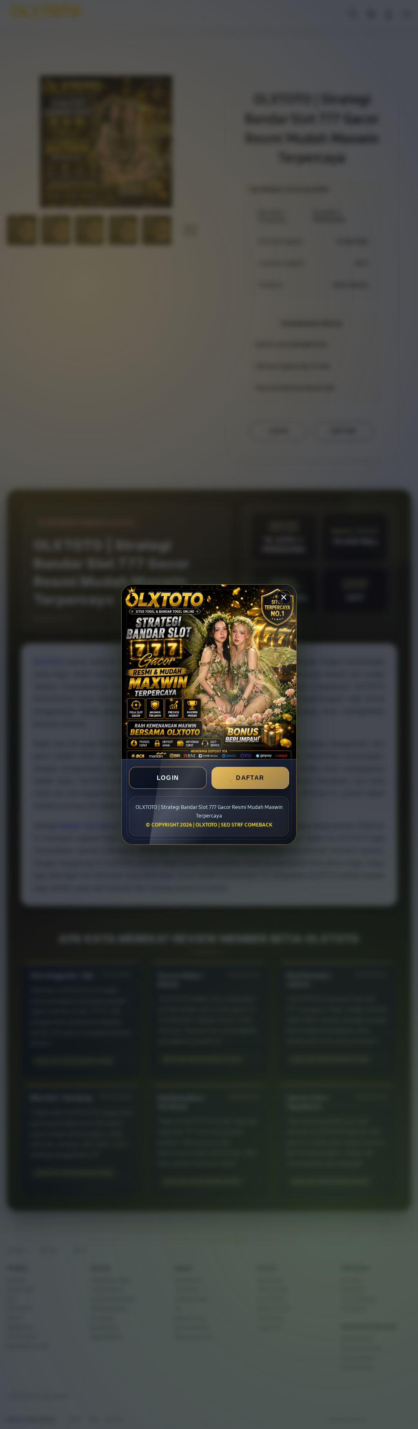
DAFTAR (250, 777)
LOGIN (168, 777)
